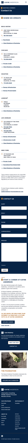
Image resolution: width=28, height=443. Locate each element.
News (2, 422)
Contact (3, 424)
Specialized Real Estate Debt (11, 164)
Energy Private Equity (9, 90)
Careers (3, 420)
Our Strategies (6, 401)
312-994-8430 (8, 59)
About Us (4, 414)
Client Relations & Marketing (11, 43)
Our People (3, 416)
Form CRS (17, 426)
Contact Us (13, 346)
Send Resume (5, 325)
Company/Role (5, 231)
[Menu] (26, 2)
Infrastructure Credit (9, 140)
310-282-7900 (8, 127)
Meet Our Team (14, 342)
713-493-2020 (8, 83)
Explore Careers (8, 322)
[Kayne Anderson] (9, 3)
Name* (3, 204)
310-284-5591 (8, 130)
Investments (3, 418)
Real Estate (6, 40)
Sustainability (19, 401)
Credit (2, 405)
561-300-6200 (8, 35)
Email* (3, 213)
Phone (3, 222)
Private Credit (7, 63)
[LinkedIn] (2, 436)
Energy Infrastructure (9, 87)
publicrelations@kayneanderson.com (12, 191)
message (4, 240)
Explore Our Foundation (10, 380)
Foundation (17, 403)
